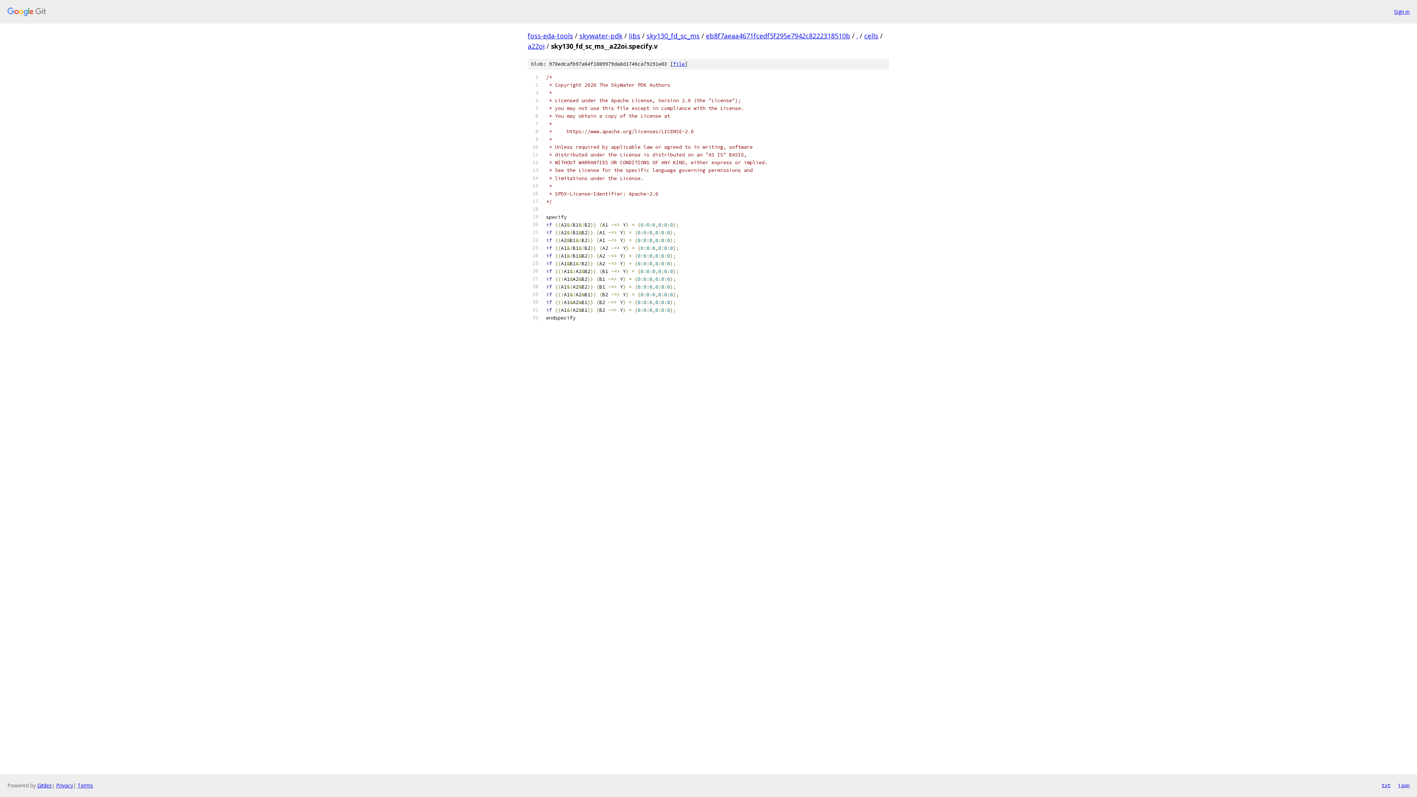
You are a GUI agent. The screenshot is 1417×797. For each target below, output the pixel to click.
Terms (85, 785)
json (1404, 785)
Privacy (64, 785)
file (679, 64)
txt (1386, 785)
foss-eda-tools (550, 35)
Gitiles (44, 785)
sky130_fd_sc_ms (673, 35)
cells (871, 35)
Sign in (1402, 11)
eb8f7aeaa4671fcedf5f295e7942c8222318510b (778, 35)
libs (634, 35)
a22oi (536, 46)
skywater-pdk (601, 35)
